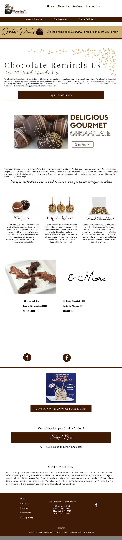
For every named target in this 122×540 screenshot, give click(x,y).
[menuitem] (50, 6)
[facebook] (27, 357)
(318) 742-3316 (65, 511)
